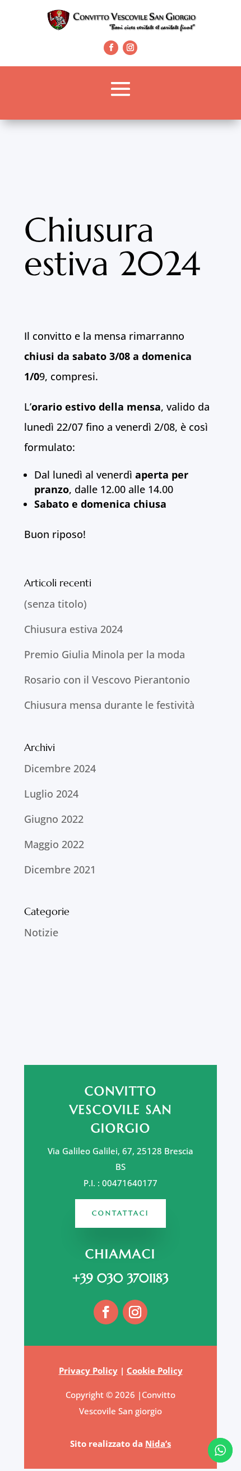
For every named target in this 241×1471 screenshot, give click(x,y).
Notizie (41, 932)
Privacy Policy (88, 1370)
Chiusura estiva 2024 (73, 629)
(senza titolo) (55, 604)
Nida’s (158, 1443)
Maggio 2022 (54, 844)
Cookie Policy (155, 1370)
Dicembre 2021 (60, 869)
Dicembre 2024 (60, 768)
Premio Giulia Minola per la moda (104, 654)
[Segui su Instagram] (130, 47)
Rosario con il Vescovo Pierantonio (107, 679)
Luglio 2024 (51, 793)
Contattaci (120, 1213)
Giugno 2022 (54, 819)
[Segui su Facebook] (111, 47)
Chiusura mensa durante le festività (109, 705)
